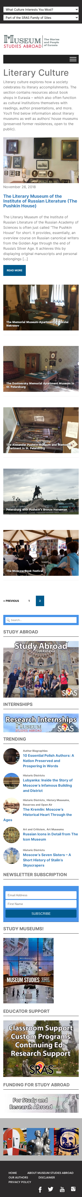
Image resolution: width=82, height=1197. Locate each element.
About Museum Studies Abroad (50, 1173)
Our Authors (18, 1177)
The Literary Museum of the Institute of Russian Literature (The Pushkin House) (40, 201)
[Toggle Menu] (73, 59)
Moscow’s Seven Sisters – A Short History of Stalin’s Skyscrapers (47, 860)
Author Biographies (35, 750)
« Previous (11, 600)
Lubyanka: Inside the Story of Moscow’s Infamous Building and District (48, 785)
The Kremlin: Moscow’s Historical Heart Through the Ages (37, 814)
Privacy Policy (20, 1182)
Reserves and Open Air (37, 804)
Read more (14, 270)
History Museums (58, 800)
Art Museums (55, 829)
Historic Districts (34, 775)
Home (13, 1173)
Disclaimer (46, 1177)
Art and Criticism (34, 829)
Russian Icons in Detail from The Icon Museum (50, 836)
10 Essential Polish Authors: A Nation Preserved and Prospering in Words (48, 760)
